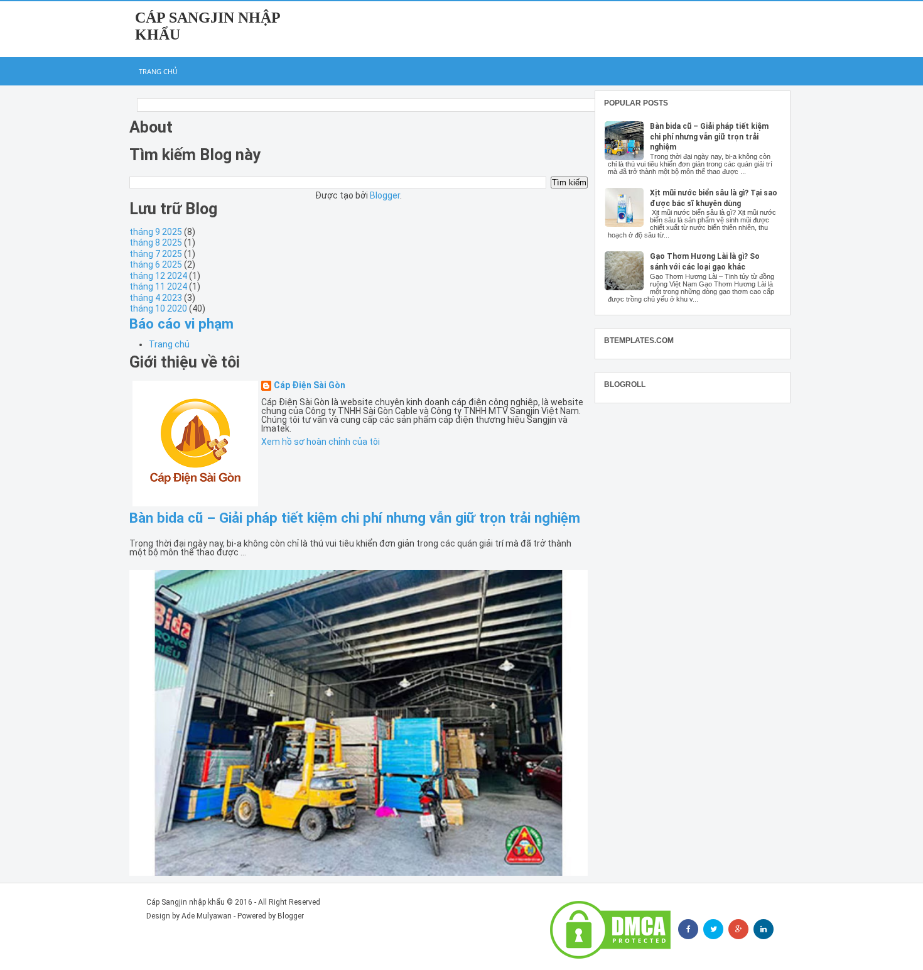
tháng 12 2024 (158, 276)
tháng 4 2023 (155, 298)
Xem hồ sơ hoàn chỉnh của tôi (320, 442)
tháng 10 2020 (158, 308)
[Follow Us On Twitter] (713, 929)
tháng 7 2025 (155, 254)
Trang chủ (158, 71)
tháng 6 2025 (155, 264)
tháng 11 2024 (158, 286)
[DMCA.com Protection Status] (610, 929)
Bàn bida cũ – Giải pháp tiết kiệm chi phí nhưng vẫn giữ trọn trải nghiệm (354, 518)
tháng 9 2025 (155, 232)
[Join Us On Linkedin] (763, 929)
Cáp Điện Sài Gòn (309, 385)
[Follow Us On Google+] (738, 929)
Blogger (385, 195)
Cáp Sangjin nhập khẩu (185, 902)
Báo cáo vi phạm (181, 323)
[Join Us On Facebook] (688, 929)
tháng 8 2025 (155, 242)
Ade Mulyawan (206, 916)
